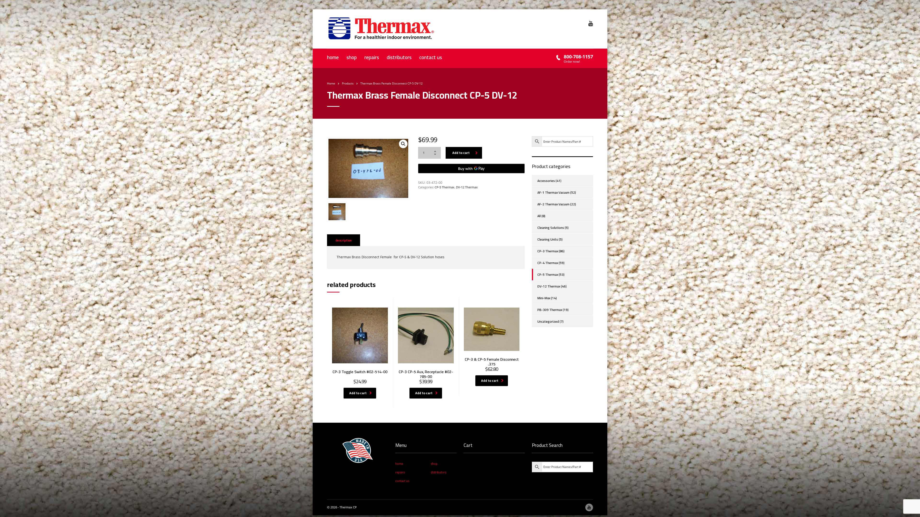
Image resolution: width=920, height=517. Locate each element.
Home (331, 83)
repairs (371, 57)
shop (351, 57)
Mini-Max (543, 298)
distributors (399, 57)
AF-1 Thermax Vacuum (553, 192)
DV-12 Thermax (467, 187)
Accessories (546, 181)
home (333, 57)
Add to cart (461, 153)
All (539, 216)
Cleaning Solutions (550, 228)
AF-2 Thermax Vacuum (553, 204)
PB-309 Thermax (549, 310)
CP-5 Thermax (444, 187)
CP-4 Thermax (547, 263)
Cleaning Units (547, 239)
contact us (430, 57)
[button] (403, 144)
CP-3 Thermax (547, 251)
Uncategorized (548, 321)
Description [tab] (343, 240)
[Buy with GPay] (471, 168)
